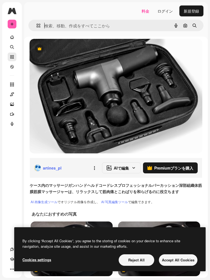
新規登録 (191, 11)
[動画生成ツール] (12, 114)
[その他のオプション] (94, 167)
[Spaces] (12, 94)
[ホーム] (12, 37)
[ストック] (12, 56)
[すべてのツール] (12, 84)
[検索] (12, 47)
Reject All (136, 259)
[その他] (12, 269)
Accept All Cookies (178, 259)
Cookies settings (36, 259)
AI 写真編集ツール (114, 201)
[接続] (12, 249)
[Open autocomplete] (36, 26)
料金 (145, 11)
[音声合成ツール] (12, 123)
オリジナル (67, 49)
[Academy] (12, 259)
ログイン (165, 11)
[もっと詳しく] (12, 66)
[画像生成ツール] (12, 104)
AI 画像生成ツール (44, 201)
